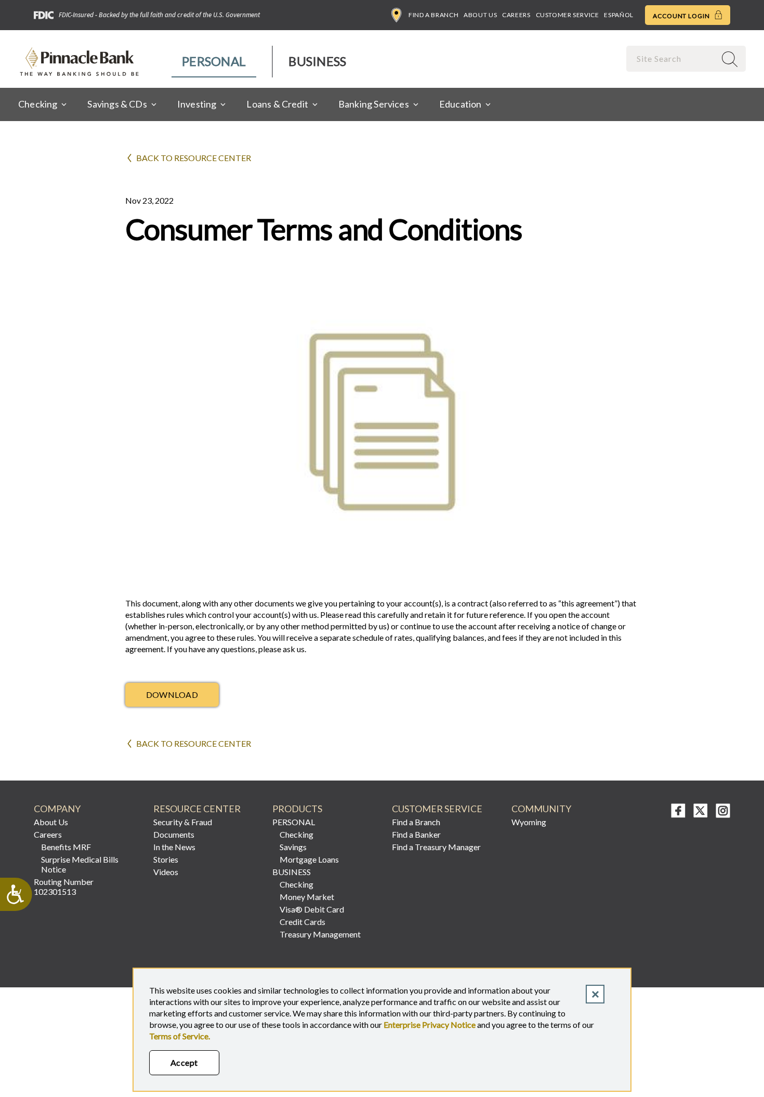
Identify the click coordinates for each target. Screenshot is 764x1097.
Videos (165, 872)
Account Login (682, 16)
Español (618, 15)
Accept (184, 1062)
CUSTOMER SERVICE (437, 808)
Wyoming (528, 822)
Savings (293, 847)
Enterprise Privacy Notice (430, 1024)
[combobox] (672, 58)
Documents (173, 834)
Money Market (307, 897)
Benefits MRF (66, 847)
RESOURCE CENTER (197, 808)
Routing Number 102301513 (64, 886)
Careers (516, 15)
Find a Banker (416, 834)
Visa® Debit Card (312, 909)
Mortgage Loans (309, 859)
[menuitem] (214, 61)
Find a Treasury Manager (436, 847)
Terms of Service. (179, 1036)
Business (317, 61)
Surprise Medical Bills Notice (79, 864)
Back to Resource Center (193, 158)
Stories (165, 859)
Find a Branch (433, 15)
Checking (296, 834)
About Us (480, 15)
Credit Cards (302, 922)
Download (172, 694)
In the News (174, 847)
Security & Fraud (182, 822)
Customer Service (567, 15)
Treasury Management (320, 934)
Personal (214, 61)
